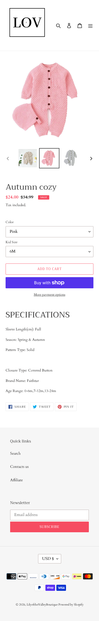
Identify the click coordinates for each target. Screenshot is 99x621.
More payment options (49, 294)
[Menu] (90, 25)
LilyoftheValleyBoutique (42, 604)
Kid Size (12, 242)
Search (15, 453)
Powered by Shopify (71, 604)
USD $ (48, 558)
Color (10, 222)
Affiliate (16, 480)
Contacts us (19, 466)
